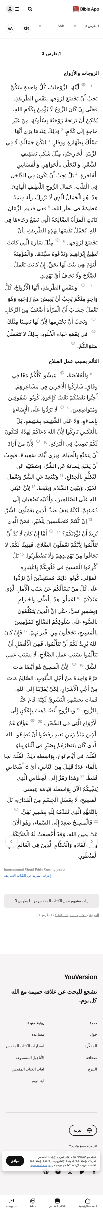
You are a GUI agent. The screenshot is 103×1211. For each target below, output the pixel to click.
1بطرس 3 (92, 26)
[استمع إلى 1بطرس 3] (26, 28)
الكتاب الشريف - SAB (70, 915)
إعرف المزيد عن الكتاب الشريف (27, 875)
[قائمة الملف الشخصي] (13, 9)
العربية (94, 915)
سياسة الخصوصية (40, 1165)
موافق (15, 1161)
